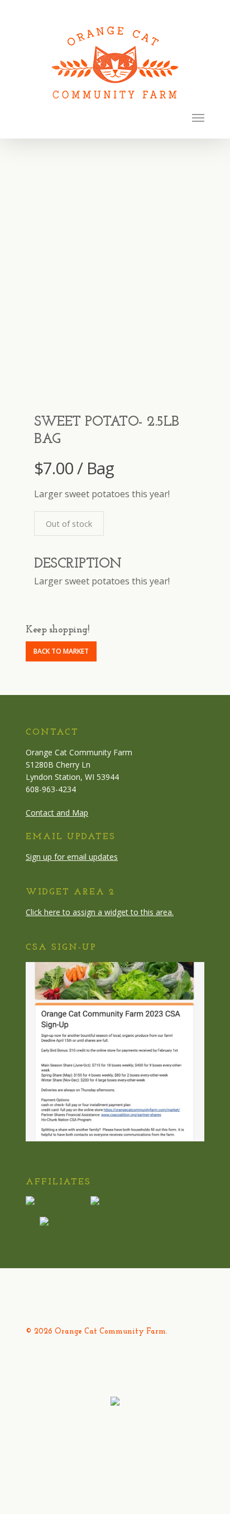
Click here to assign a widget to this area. (100, 912)
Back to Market (61, 651)
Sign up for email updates (72, 856)
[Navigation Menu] (198, 117)
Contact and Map (57, 812)
